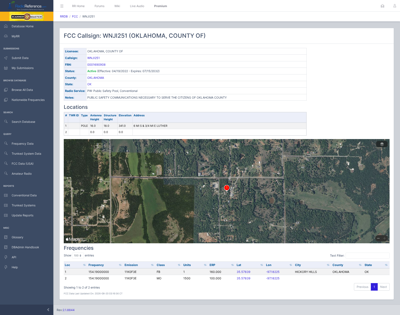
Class (161, 265)
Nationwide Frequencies (28, 100)
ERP (212, 265)
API (14, 257)
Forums (99, 6)
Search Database (23, 121)
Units (187, 265)
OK (89, 84)
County (337, 265)
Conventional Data (24, 195)
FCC (75, 16)
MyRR (16, 36)
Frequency (96, 265)
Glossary (17, 237)
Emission (131, 265)
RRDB (64, 16)
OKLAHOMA (95, 77)
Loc (67, 265)
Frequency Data (23, 143)
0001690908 (96, 64)
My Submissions (23, 68)
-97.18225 (273, 272)
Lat (239, 265)
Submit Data (20, 58)
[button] (382, 6)
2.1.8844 (69, 310)
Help (15, 267)
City (298, 265)
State (368, 265)
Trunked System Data (26, 153)
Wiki (117, 6)
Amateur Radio (22, 173)
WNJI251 (93, 58)
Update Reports (22, 215)
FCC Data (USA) (23, 163)
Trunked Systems (23, 205)
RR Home (78, 6)
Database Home (23, 26)
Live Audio (137, 6)
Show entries (79, 255)
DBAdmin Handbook (25, 247)
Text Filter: (337, 255)
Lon (268, 265)
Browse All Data (22, 90)
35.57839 (243, 272)
